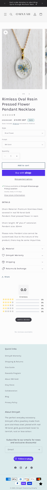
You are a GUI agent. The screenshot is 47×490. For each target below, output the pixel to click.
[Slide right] (29, 94)
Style (4, 128)
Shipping (16, 123)
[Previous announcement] (5, 3)
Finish (4, 139)
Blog (7, 397)
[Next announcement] (42, 3)
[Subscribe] (39, 449)
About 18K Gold (12, 379)
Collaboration (11, 391)
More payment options (23, 179)
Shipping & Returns (14, 362)
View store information (14, 195)
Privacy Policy (11, 402)
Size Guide (10, 367)
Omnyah (19, 488)
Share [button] (7, 277)
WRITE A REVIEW (23, 320)
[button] (5, 14)
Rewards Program (13, 373)
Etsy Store (9, 385)
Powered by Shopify (30, 488)
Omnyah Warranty (13, 356)
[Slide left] (18, 94)
